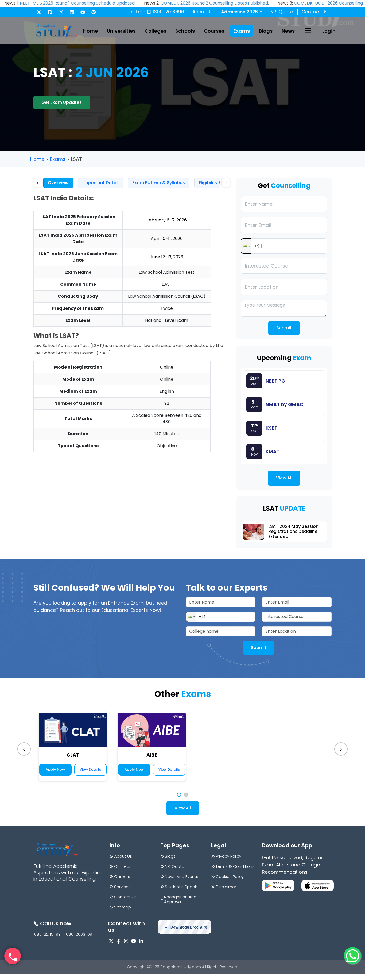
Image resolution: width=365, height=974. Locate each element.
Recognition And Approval (180, 899)
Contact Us (315, 12)
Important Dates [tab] (101, 182)
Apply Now (55, 769)
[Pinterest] (93, 12)
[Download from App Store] (317, 885)
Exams (241, 31)
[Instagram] (60, 12)
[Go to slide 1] (179, 795)
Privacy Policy (228, 856)
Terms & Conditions (235, 866)
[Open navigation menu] (308, 30)
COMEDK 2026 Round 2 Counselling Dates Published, (215, 3)
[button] (246, 246)
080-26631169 (79, 934)
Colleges (155, 31)
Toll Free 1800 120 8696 (155, 12)
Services (122, 886)
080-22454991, (48, 934)
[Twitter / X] (38, 12)
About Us (202, 12)
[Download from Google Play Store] (278, 885)
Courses (214, 31)
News (288, 31)
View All (284, 478)
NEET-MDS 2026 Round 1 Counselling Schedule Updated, (77, 3)
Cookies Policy (230, 876)
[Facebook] (49, 12)
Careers (122, 876)
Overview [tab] (58, 182)
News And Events (181, 876)
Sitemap (122, 907)
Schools (185, 31)
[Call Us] (12, 956)
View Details (90, 769)
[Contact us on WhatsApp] (352, 955)
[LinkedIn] (71, 12)
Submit (284, 328)
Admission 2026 (241, 11)
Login (329, 31)
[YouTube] (82, 12)
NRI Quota (281, 12)
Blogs (266, 31)
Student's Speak (181, 886)
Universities (121, 31)
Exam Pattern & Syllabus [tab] (159, 182)
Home (90, 31)
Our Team (123, 866)
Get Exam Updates (61, 102)
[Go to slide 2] (186, 795)
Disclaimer (226, 886)
